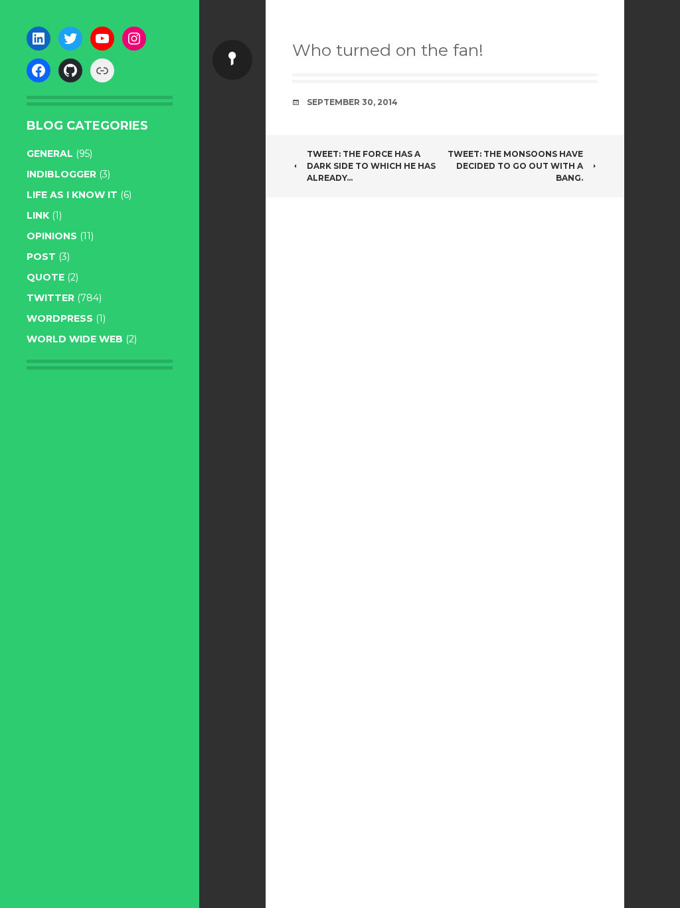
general (50, 154)
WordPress (60, 318)
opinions (52, 236)
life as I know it (72, 195)
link (38, 215)
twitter (50, 298)
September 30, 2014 (352, 102)
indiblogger (61, 174)
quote (45, 277)
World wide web (75, 339)
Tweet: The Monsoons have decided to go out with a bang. (515, 166)
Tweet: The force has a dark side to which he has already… (371, 166)
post (41, 257)
